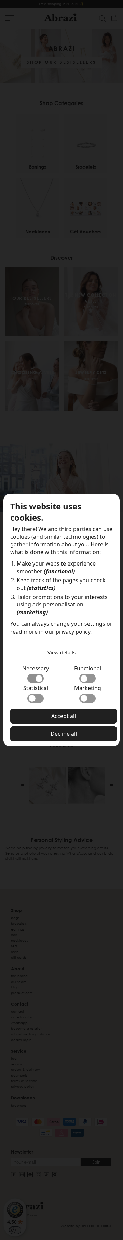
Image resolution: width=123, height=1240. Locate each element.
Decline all (64, 733)
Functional (87, 668)
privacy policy (73, 631)
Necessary (35, 668)
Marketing (87, 688)
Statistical (35, 688)
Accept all (63, 716)
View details (61, 652)
